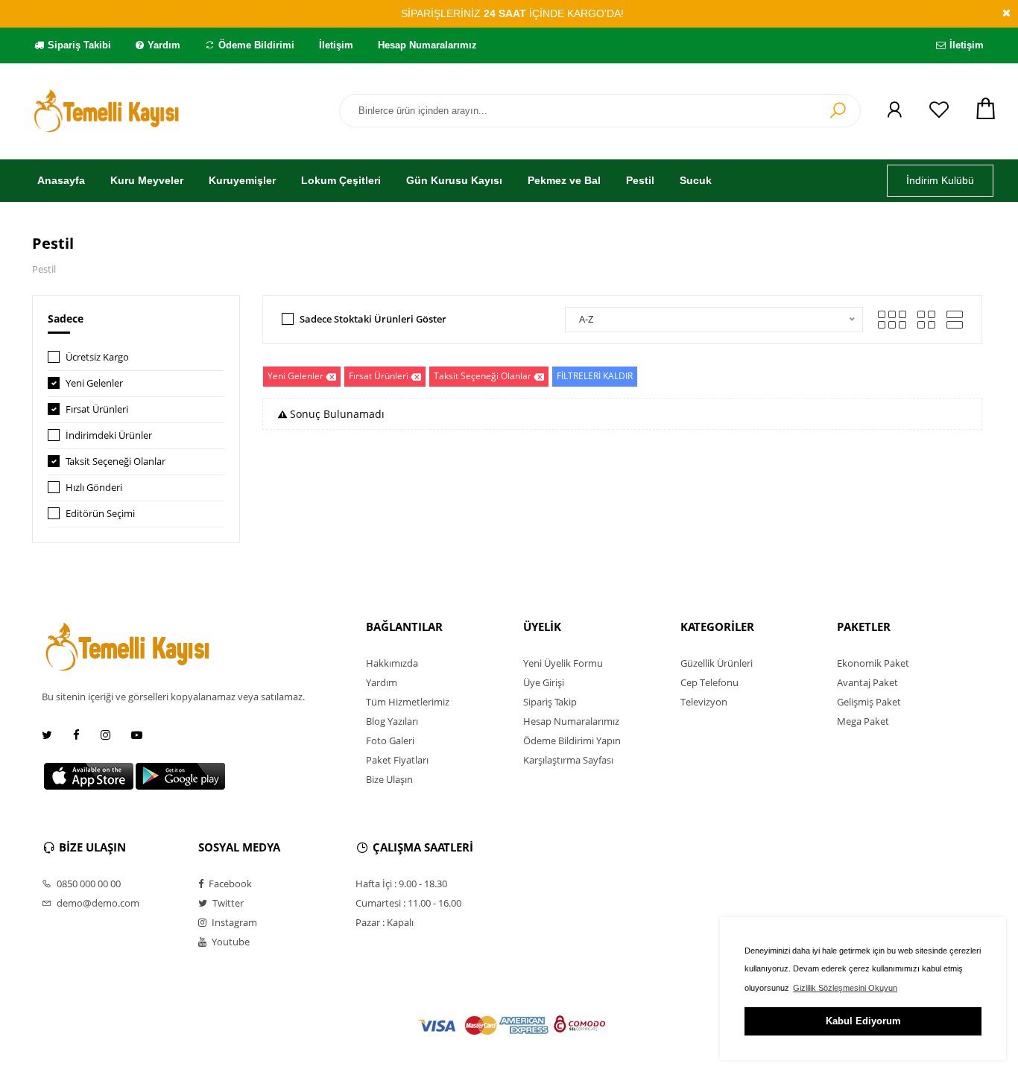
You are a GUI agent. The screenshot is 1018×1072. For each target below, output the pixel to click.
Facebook (229, 883)
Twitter (227, 903)
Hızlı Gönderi (94, 487)
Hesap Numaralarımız (427, 45)
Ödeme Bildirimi (256, 45)
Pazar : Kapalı (384, 922)
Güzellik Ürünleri (716, 663)
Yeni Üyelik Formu (563, 663)
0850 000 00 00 (87, 883)
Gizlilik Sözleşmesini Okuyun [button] (845, 987)
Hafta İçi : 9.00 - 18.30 (401, 883)
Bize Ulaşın (389, 779)
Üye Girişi (543, 682)
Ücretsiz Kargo (97, 357)
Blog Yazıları (392, 721)
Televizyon (703, 702)
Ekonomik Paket (873, 663)
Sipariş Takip (550, 702)
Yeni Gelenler (94, 383)
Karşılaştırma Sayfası (568, 760)
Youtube (229, 942)
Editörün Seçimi (100, 513)
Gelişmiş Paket (869, 702)
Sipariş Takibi (79, 45)
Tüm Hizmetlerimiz (407, 702)
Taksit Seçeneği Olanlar (115, 461)
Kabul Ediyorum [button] (863, 1021)
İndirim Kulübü (940, 180)
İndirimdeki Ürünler (109, 435)
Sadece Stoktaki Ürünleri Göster (373, 319)
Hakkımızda (392, 663)
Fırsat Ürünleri (97, 409)
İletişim (336, 45)
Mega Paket (863, 721)
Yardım (164, 45)
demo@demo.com (96, 903)
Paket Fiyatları (397, 760)
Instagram (233, 922)
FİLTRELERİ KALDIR (595, 376)
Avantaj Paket (867, 682)
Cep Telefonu (709, 682)
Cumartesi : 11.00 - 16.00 (408, 903)
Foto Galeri (390, 740)
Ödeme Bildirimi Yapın (572, 740)
